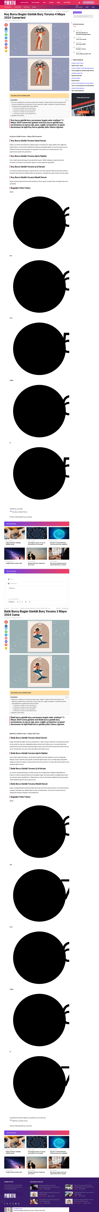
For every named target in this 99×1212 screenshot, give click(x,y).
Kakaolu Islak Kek (77, 75)
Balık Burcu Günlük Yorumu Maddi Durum (25, 710)
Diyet (44, 2)
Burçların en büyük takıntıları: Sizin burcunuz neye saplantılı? (58, 543)
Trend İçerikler (7, 7)
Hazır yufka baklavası (78, 90)
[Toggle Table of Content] (66, 100)
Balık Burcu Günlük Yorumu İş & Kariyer (24, 709)
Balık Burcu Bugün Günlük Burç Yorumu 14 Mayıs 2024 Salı (49, 1193)
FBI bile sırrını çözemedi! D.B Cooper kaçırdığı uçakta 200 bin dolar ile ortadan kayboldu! (84, 1186)
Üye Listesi (26, 7)
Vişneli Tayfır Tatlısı (77, 65)
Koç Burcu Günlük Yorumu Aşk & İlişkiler (25, 110)
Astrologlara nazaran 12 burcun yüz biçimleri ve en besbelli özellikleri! (36, 543)
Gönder (11, 601)
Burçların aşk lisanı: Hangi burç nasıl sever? (36, 564)
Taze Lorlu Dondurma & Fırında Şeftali (83, 85)
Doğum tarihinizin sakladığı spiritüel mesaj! (13, 543)
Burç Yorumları (35, 2)
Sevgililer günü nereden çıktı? (14, 563)
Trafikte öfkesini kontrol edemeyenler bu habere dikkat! (84, 1193)
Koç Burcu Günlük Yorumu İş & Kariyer (24, 111)
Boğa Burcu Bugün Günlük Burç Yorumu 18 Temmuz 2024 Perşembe (84, 1200)
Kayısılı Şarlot (75, 80)
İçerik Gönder (89, 2)
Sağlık (58, 2)
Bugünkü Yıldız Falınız (18, 115)
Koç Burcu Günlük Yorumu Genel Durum (25, 108)
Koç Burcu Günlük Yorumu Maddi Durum (25, 113)
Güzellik (51, 2)
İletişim (34, 7)
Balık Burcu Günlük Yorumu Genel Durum (25, 705)
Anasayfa (6, 11)
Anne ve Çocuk (24, 2)
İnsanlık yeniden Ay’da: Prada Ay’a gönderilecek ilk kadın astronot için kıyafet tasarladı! (49, 1186)
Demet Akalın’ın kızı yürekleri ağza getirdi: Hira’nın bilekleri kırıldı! (49, 1200)
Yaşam (93, 7)
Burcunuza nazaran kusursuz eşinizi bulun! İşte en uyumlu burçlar (58, 564)
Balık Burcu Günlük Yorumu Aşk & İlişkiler (25, 707)
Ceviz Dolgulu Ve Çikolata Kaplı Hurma (83, 70)
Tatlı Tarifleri (67, 2)
